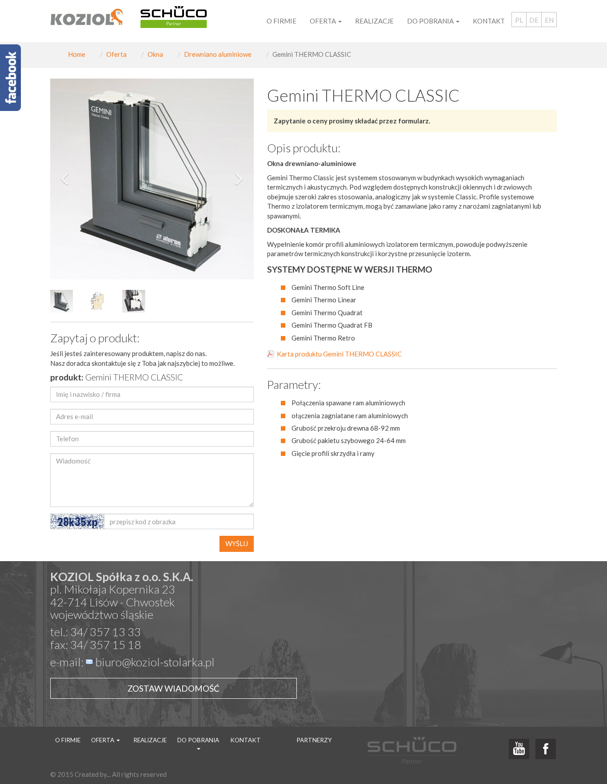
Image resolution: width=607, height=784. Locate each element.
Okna (155, 54)
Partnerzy (314, 740)
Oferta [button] (323, 21)
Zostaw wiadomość (174, 688)
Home (76, 54)
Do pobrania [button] (431, 21)
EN (549, 20)
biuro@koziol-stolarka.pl (155, 662)
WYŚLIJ (236, 543)
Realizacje (374, 21)
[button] (65, 179)
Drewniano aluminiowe (218, 54)
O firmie (281, 21)
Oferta (116, 54)
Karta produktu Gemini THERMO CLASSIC (339, 354)
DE (534, 20)
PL (519, 20)
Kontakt (489, 21)
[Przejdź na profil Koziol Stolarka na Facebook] (546, 749)
